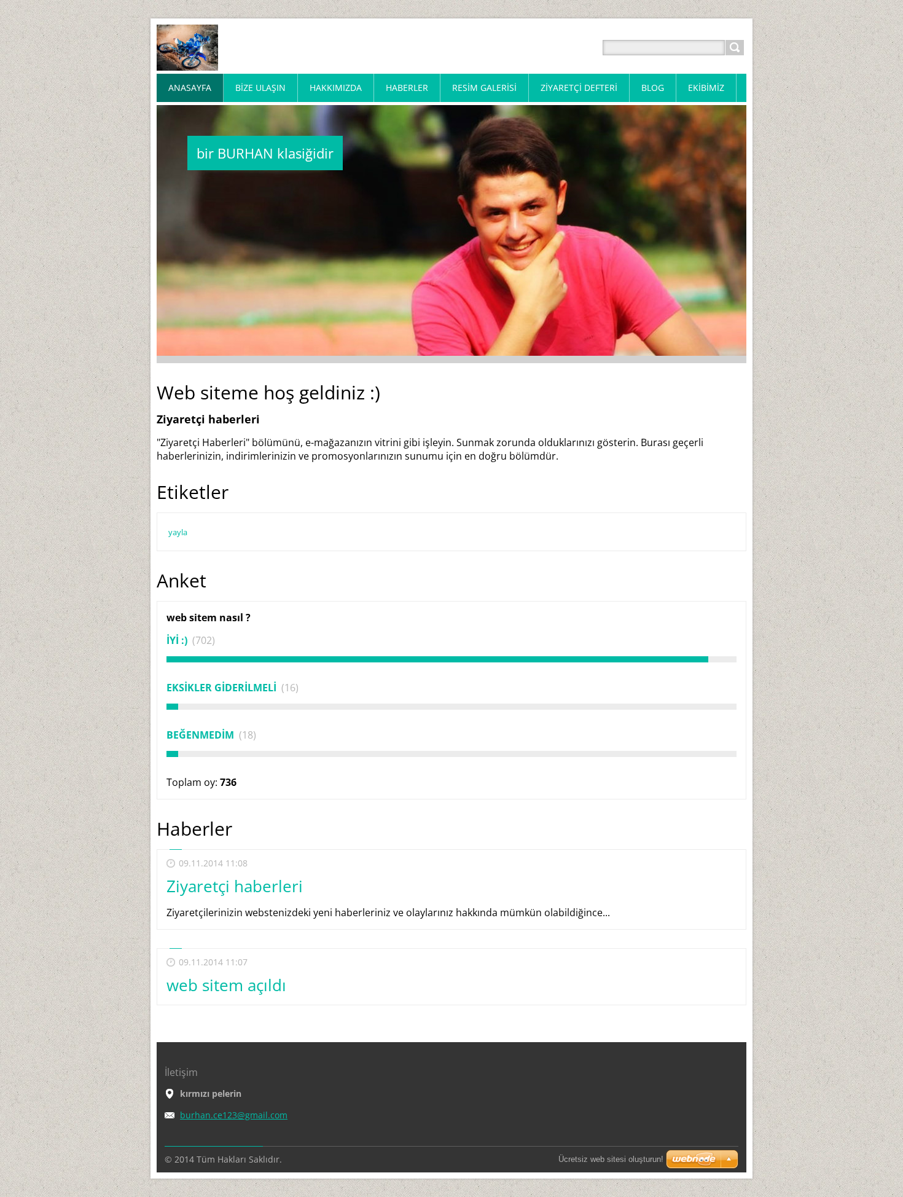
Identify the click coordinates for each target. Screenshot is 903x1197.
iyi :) (178, 640)
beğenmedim (201, 735)
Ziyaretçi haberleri (234, 886)
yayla (177, 532)
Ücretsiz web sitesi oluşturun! (610, 1159)
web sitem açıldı (226, 985)
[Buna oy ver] (451, 659)
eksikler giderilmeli (222, 687)
